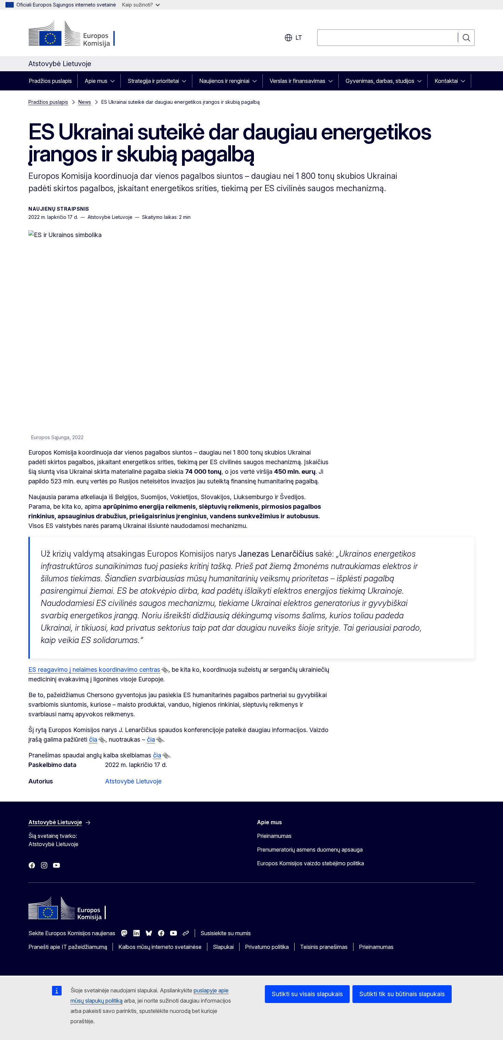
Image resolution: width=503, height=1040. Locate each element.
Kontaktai (446, 80)
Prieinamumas (274, 835)
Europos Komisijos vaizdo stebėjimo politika (310, 863)
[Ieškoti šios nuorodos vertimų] (165, 670)
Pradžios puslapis (50, 80)
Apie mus (96, 80)
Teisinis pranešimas (324, 946)
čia (93, 739)
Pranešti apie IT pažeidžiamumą (67, 946)
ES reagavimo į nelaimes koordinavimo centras (94, 669)
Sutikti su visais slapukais (307, 994)
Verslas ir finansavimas (297, 80)
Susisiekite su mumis (226, 933)
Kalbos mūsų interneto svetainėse (160, 946)
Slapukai (223, 946)
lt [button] (298, 37)
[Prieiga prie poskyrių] (114, 80)
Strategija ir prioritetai (153, 80)
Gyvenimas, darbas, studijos (380, 80)
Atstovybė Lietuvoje (133, 781)
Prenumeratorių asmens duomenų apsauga (310, 849)
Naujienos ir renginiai (224, 80)
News (84, 102)
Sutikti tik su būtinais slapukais (402, 994)
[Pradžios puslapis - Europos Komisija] (83, 34)
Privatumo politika (267, 946)
